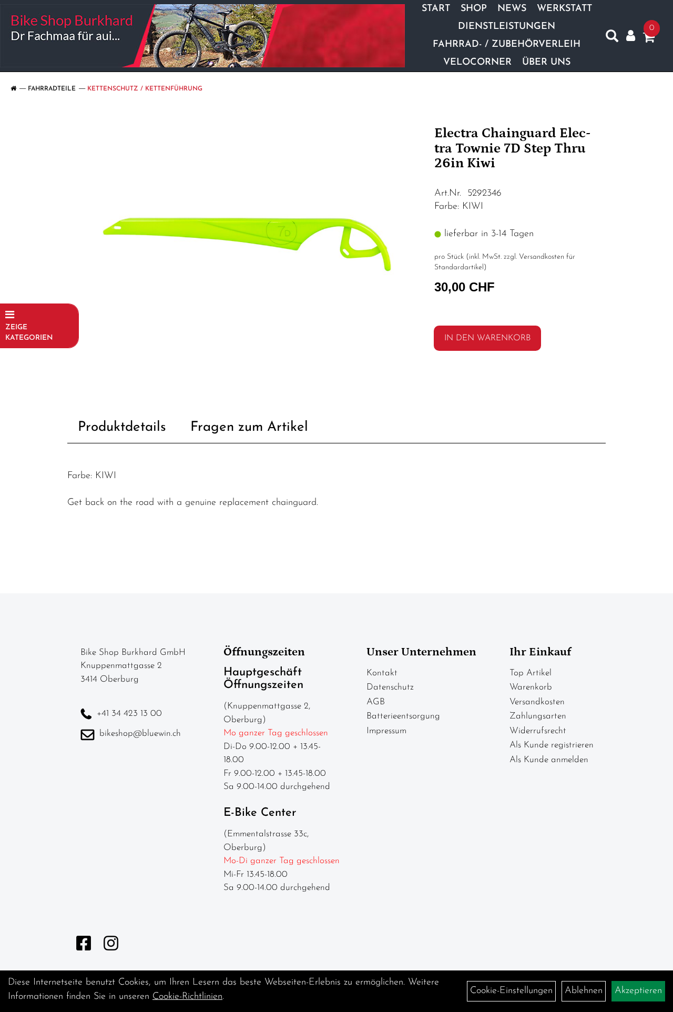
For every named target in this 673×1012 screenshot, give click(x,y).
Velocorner (477, 62)
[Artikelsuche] (612, 38)
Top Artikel (530, 673)
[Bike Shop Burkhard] (202, 35)
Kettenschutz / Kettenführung (144, 89)
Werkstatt (564, 9)
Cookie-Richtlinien (187, 996)
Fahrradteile (52, 89)
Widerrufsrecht (537, 730)
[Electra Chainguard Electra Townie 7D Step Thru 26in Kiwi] (247, 244)
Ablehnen (584, 991)
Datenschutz (390, 687)
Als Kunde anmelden (548, 759)
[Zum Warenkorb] (649, 39)
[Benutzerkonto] (630, 36)
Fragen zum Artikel (249, 427)
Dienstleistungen (506, 27)
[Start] (13, 89)
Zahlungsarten (537, 716)
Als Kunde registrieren (551, 745)
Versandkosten (537, 701)
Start (436, 9)
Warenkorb (530, 687)
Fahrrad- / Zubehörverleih (506, 44)
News (511, 9)
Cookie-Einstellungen (511, 991)
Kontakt (381, 673)
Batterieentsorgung (403, 716)
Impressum (386, 730)
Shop (474, 9)
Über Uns (546, 62)
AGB (375, 701)
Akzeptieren (638, 991)
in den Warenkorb (487, 338)
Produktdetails (122, 427)
